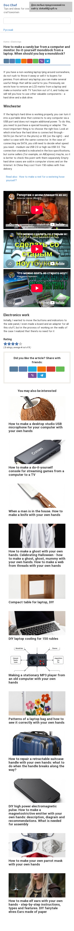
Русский (8, 29)
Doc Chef (10, 5)
